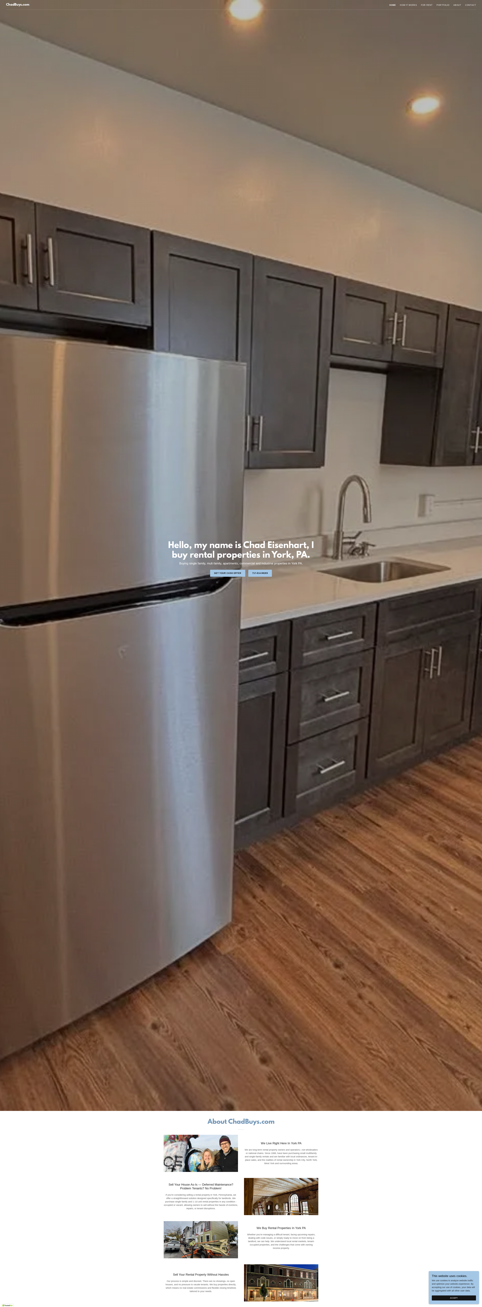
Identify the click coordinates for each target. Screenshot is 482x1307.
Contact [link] (470, 5)
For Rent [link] (427, 5)
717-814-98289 (260, 573)
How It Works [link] (408, 5)
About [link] (457, 5)
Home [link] (392, 5)
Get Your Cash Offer (227, 573)
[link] (17, 5)
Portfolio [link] (443, 5)
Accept (454, 1298)
